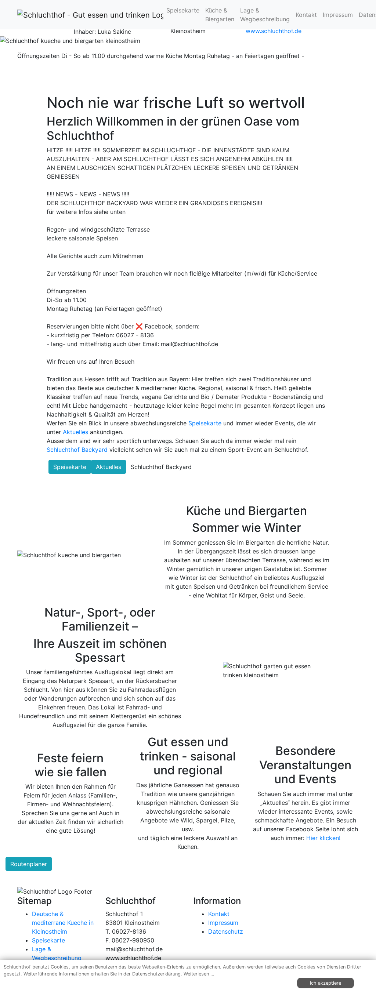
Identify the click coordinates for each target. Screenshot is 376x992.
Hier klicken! (323, 838)
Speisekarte (182, 10)
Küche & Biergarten (219, 15)
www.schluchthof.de (273, 30)
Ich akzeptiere (325, 983)
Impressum (338, 14)
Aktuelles (75, 432)
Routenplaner (28, 864)
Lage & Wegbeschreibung (265, 15)
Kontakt (306, 14)
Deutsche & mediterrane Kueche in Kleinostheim (63, 922)
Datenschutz (225, 931)
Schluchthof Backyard (77, 449)
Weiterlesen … (199, 974)
